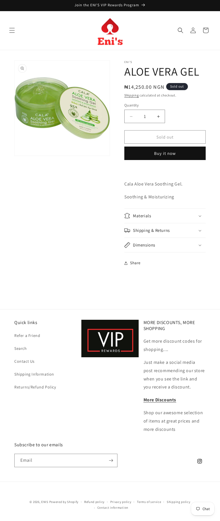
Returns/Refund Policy (35, 387)
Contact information (112, 508)
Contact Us (24, 361)
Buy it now (165, 153)
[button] (12, 30)
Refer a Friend (27, 335)
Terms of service (149, 502)
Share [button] (135, 262)
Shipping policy (178, 502)
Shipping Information (34, 374)
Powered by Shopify (64, 502)
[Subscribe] (111, 460)
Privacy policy (120, 502)
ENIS (44, 502)
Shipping (131, 95)
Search (20, 348)
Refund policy (94, 502)
